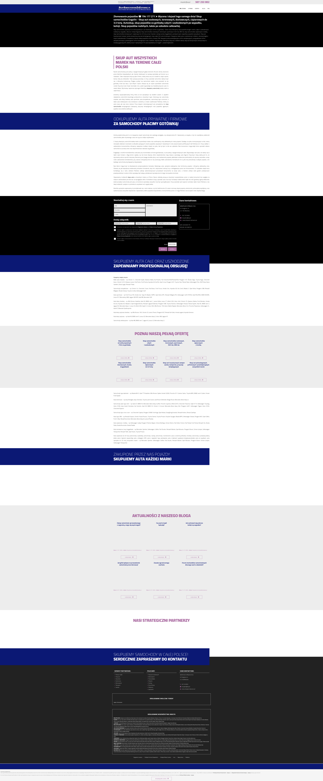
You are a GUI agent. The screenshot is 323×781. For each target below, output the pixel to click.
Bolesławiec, (128, 730)
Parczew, (193, 745)
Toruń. (115, 736)
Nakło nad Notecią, (144, 735)
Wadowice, (153, 718)
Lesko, (179, 746)
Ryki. (202, 745)
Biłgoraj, (179, 745)
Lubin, (165, 730)
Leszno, (185, 725)
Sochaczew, (191, 752)
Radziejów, (163, 735)
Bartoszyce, (172, 740)
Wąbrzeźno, (179, 735)
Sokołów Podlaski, (178, 752)
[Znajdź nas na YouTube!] (116, 2)
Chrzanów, (164, 718)
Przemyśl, (168, 746)
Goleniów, (132, 728)
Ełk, (153, 740)
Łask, (165, 741)
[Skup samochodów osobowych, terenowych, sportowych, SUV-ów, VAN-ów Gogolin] (174, 351)
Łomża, (154, 748)
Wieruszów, (147, 741)
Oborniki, (129, 726)
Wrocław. (127, 731)
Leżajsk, (138, 746)
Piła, (119, 726)
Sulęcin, (144, 723)
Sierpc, (164, 752)
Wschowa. (175, 723)
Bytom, (140, 721)
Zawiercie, (148, 720)
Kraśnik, (130, 745)
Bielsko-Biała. (161, 721)
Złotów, (125, 726)
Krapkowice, (133, 733)
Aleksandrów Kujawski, (172, 735)
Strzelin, (206, 730)
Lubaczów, (173, 746)
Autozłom (118, 679)
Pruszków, (169, 750)
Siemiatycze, (150, 748)
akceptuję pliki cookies (161, 779)
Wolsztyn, (203, 725)
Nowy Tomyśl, (195, 725)
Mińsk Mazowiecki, (133, 750)
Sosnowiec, (133, 720)
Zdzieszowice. (119, 702)
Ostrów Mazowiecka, (118, 752)
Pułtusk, (190, 750)
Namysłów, (155, 733)
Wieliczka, (180, 718)
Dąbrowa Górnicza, (142, 720)
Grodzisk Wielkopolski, (176, 725)
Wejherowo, (142, 738)
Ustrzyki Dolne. (195, 746)
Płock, (162, 752)
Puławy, (120, 745)
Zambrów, (137, 748)
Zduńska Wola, (142, 741)
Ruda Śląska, (193, 720)
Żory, (155, 720)
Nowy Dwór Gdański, (134, 738)
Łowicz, (126, 741)
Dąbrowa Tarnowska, (143, 718)
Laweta (117, 687)
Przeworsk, (164, 746)
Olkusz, (160, 718)
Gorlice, (176, 718)
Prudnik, (149, 733)
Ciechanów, (181, 750)
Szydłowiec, (151, 752)
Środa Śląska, (116, 731)
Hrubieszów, (172, 745)
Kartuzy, (128, 738)
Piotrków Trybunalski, (192, 741)
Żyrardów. (195, 752)
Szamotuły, (143, 726)
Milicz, (196, 730)
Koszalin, (159, 728)
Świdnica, (186, 730)
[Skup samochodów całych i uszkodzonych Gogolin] (149, 351)
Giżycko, (155, 740)
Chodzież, (207, 725)
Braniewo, (130, 740)
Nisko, (132, 746)
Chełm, (176, 745)
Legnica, (157, 730)
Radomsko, (177, 741)
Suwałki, (120, 748)
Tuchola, (126, 735)
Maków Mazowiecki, (200, 750)
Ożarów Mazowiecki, (175, 750)
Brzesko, (148, 718)
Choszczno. (203, 728)
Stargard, (151, 728)
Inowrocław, (154, 735)
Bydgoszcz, (206, 735)
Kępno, (128, 725)
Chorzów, (203, 720)
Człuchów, (189, 738)
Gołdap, (163, 740)
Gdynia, (178, 738)
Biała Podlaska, (198, 745)
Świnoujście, (127, 728)
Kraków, (192, 718)
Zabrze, (115, 721)
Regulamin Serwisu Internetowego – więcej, (241, 772)
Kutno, (132, 741)
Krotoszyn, (132, 725)
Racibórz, (165, 720)
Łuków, (133, 745)
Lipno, (167, 735)
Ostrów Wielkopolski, (138, 725)
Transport (118, 685)
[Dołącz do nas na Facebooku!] (113, 2)
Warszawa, (122, 750)
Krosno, (184, 746)
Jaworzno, (137, 720)
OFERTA (197, 8)
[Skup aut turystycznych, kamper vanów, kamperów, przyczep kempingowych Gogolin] (174, 372)
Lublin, (149, 745)
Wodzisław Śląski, (159, 720)
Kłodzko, (182, 730)
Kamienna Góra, (136, 730)
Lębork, (149, 738)
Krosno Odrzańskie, (155, 723)
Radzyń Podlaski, (188, 745)
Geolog (150, 683)
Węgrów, (184, 752)
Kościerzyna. (193, 738)
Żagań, (169, 723)
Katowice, (206, 720)
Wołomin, (142, 750)
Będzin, (152, 720)
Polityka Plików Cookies (165, 757)
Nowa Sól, (161, 723)
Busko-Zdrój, (154, 743)
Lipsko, (140, 752)
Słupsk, (152, 738)
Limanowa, (173, 718)
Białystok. (174, 748)
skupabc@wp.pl (185, 2)
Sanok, (182, 746)
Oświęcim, (157, 718)
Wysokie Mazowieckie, (143, 748)
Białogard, (166, 728)
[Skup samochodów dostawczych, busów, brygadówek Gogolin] (125, 372)
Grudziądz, (187, 735)
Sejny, (123, 748)
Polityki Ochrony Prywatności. (156, 227)
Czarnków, (116, 726)
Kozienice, (137, 752)
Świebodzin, (165, 723)
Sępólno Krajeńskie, (135, 735)
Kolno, (157, 748)
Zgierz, (201, 741)
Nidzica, (191, 740)
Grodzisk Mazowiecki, (148, 750)
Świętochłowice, (180, 720)
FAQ (209, 8)
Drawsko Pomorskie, (197, 728)
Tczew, (169, 738)
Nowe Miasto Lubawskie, (139, 740)
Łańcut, (155, 746)
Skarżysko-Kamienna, (142, 743)
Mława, (184, 750)
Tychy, (123, 720)
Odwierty (150, 687)
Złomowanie (119, 683)
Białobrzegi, (132, 752)
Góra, (163, 730)
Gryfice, (135, 728)
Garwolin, (168, 752)
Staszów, (182, 743)
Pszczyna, (120, 720)
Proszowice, (184, 718)
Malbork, (159, 738)
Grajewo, (129, 748)
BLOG (203, 8)
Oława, (203, 730)
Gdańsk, (175, 738)
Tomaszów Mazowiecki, (170, 741)
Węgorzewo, (167, 740)
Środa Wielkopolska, (137, 726)
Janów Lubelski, (138, 745)
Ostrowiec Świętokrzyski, (133, 743)
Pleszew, (149, 725)
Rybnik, (168, 720)
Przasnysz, (124, 752)
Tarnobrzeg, (123, 746)
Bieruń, (125, 720)
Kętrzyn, (176, 740)
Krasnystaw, (167, 745)
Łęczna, (146, 745)
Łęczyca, (129, 741)
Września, (167, 725)
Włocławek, (159, 735)
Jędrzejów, (166, 743)
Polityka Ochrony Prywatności (151, 757)
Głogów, (160, 730)
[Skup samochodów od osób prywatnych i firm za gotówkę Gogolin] (125, 351)
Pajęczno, (162, 741)
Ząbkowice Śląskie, (191, 730)
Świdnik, (142, 745)
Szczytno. (199, 740)
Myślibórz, (191, 728)
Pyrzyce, (187, 728)
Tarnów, (137, 718)
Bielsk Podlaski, (166, 748)
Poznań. (147, 726)
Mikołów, (129, 720)
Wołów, (124, 731)
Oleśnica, (200, 730)
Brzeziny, (198, 741)
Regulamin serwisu (138, 757)
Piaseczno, (164, 750)
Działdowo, (150, 740)
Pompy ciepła (119, 675)
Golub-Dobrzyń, (192, 735)
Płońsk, (187, 750)
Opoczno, (181, 741)
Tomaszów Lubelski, (161, 745)
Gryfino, (138, 728)
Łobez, (173, 728)
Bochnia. (200, 718)
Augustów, (133, 748)
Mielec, (135, 746)
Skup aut (118, 677)
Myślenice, (189, 718)
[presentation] (206, 485)
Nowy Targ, (133, 718)
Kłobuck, (125, 721)
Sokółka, (170, 748)
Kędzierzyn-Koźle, (143, 733)
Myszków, (122, 721)
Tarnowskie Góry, (145, 721)
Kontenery (118, 681)
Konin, (158, 725)
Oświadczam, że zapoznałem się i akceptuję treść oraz (140, 227)
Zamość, (155, 745)
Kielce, (123, 743)
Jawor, (132, 730)
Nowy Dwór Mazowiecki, (157, 750)
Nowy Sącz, (169, 718)
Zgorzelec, (150, 730)
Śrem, (132, 726)
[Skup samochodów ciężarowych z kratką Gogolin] (198, 351)
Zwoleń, (155, 752)
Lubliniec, (150, 721)
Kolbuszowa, (159, 746)
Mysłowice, (199, 720)
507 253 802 (202, 2)
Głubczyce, (160, 733)
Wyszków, (128, 752)
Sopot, (181, 738)
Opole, (120, 733)
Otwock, (138, 750)
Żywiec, (153, 721)
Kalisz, (122, 725)
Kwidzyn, (155, 738)
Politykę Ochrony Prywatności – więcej (221, 772)
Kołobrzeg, (170, 728)
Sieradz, (154, 741)
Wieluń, (151, 741)
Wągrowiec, (122, 726)
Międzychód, (190, 725)
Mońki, (126, 748)
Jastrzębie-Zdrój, (173, 720)
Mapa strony (180, 757)
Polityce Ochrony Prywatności (123, 236)
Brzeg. (163, 733)
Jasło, (187, 746)
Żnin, (140, 735)
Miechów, (196, 718)
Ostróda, (146, 740)
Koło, (156, 725)
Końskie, (126, 743)
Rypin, (183, 735)
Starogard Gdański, (164, 738)
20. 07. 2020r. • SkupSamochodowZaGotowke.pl (127, 590)
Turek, (163, 725)
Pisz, (161, 740)
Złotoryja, (153, 730)
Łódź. (208, 741)
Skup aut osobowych (153, 675)
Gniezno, (153, 725)
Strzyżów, (144, 746)
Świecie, (129, 735)
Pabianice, (205, 741)
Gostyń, (170, 725)
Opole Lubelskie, (125, 745)
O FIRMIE (190, 8)
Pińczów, (173, 743)
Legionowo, (127, 750)
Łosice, (171, 752)
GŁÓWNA (183, 8)
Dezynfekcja (151, 685)
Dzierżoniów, (178, 730)
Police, (148, 728)
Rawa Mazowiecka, (121, 741)
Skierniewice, (136, 741)
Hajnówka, (160, 748)
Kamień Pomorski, (143, 728)
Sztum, (172, 738)
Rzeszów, (148, 746)
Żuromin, (194, 750)
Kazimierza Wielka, (160, 743)
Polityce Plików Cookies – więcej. (187, 775)
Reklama (188, 757)
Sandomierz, (177, 743)
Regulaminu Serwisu (142, 227)
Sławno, (162, 728)
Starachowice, (148, 743)
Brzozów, (190, 746)
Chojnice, (184, 738)
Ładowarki (151, 689)
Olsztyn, (195, 740)
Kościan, (182, 725)
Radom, (147, 752)
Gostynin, (159, 752)
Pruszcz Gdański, (122, 738)
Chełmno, (198, 735)
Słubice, (134, 723)
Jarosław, (176, 746)
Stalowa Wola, (128, 746)
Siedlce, (174, 752)
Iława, (133, 740)
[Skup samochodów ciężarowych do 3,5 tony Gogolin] (149, 372)
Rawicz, (199, 725)
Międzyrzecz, (129, 723)
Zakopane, (122, 718)
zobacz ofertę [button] (124, 358)
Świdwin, (179, 728)
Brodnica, (201, 735)
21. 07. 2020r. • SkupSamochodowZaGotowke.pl (127, 550)
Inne (174, 757)
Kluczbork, (138, 733)
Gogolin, (115, 702)
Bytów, (146, 738)
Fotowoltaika (151, 679)
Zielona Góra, (148, 723)
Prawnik (150, 681)
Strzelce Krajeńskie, (139, 723)
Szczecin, (155, 728)
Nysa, (152, 733)
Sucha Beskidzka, (127, 718)
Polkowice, (169, 730)
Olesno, (129, 733)
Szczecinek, (183, 728)
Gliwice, (118, 721)
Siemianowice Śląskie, (187, 720)
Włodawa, (183, 745)
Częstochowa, (130, 721)
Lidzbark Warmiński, (182, 740)
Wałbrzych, (173, 730)
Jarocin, (125, 725)
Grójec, (187, 752)
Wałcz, (176, 728)
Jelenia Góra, (123, 730)
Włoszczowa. (186, 743)
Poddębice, (158, 741)
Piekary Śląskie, (136, 721)
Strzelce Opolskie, (124, 733)
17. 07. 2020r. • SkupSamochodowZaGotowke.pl (193, 590)
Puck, (139, 738)
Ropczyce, (152, 746)
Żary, (171, 723)
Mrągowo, (188, 740)
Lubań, (140, 730)
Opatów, (170, 743)
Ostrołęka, (206, 750)
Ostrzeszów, (144, 725)
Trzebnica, (121, 731)
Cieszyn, (157, 721)
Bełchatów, (186, 741)
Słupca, (160, 725)
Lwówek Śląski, (145, 730)
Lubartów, (152, 745)
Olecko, (158, 740)
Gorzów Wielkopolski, (123, 723)
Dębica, (141, 746)
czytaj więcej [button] (128, 557)
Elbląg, (126, 740)
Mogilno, (150, 735)
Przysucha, (144, 752)
